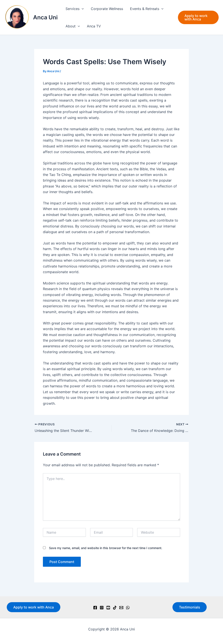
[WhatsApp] (128, 608)
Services (72, 9)
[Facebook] (95, 608)
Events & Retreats (144, 9)
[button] (81, 8)
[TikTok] (115, 608)
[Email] (121, 608)
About (71, 26)
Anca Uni (45, 17)
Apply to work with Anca (33, 607)
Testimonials (189, 607)
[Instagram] (102, 608)
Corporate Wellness (107, 9)
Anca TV (94, 26)
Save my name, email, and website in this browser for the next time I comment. (105, 548)
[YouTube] (108, 608)
